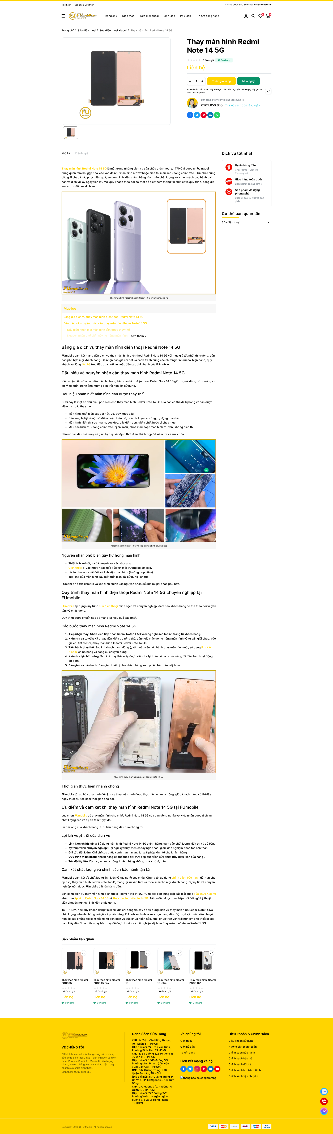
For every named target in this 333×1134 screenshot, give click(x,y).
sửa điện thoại (108, 606)
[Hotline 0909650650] (324, 1101)
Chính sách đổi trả (240, 1064)
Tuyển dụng (187, 1052)
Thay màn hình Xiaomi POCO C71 (202, 981)
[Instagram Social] (197, 1069)
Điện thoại (128, 16)
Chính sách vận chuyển (243, 1076)
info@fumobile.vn (262, 4)
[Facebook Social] (183, 1069)
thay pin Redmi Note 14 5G (130, 898)
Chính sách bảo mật (241, 1058)
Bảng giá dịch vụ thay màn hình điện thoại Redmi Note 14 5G (103, 317)
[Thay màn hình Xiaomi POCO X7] (75, 961)
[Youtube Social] (217, 1069)
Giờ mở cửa (187, 1046)
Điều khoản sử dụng (241, 1040)
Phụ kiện (185, 16)
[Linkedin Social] (210, 1069)
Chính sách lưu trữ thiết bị (245, 1070)
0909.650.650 (240, 4)
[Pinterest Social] (204, 1069)
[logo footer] (89, 1036)
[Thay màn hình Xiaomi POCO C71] (203, 961)
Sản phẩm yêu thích (84, 4)
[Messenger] (324, 1111)
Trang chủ (110, 16)
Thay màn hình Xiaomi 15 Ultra (170, 981)
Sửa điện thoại (149, 16)
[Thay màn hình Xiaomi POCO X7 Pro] (107, 961)
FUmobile (68, 606)
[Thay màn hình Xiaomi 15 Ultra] (171, 961)
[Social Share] (190, 115)
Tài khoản (66, 4)
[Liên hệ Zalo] (324, 1091)
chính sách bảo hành (185, 877)
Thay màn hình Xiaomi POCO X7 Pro (106, 981)
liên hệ (86, 364)
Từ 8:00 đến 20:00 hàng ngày (242, 105)
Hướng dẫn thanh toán (243, 1046)
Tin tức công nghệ (207, 16)
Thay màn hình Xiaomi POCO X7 (75, 981)
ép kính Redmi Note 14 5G (91, 898)
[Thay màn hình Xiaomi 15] (139, 961)
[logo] (83, 16)
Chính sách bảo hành (242, 1052)
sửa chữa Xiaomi (205, 893)
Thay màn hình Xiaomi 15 (139, 981)
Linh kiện (169, 16)
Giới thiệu (186, 1040)
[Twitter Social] (190, 1069)
